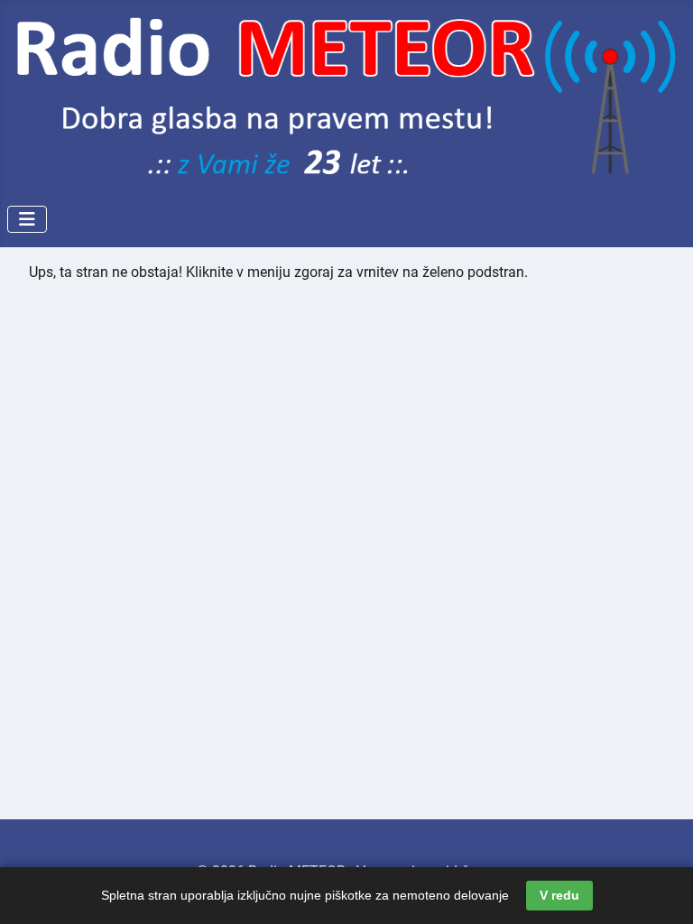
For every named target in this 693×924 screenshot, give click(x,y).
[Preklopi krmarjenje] (27, 219)
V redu (559, 895)
